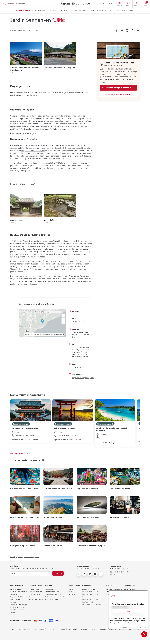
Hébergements (80, 10)
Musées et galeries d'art (88, 517)
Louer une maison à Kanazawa (91, 597)
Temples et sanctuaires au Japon (58, 489)
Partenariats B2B (15, 599)
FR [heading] (103, 4)
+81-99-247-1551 (78, 322)
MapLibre (27, 334)
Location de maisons (88, 589)
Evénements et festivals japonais (92, 546)
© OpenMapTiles (45, 334)
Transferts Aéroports (51, 599)
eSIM (70, 592)
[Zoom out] (63, 319)
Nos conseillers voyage (36, 599)
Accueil (12, 557)
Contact (13, 629)
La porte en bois (16, 221)
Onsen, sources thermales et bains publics (25, 517)
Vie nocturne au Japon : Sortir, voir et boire (25, 489)
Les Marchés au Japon (120, 489)
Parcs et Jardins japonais (31, 557)
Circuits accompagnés (21, 424)
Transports (39, 10)
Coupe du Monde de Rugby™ (33, 150)
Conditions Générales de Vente (45, 629)
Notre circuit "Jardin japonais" (22, 184)
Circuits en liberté (34, 594)
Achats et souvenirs (52, 546)
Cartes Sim (72, 589)
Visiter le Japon (23, 10)
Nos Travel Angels (87, 602)
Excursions (65, 10)
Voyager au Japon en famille (23, 546)
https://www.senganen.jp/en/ (83, 378)
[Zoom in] (63, 315)
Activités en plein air (53, 517)
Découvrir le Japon (129, 589)
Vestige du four (49, 221)
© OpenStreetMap (56, 334)
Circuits (52, 10)
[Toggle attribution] (63, 334)
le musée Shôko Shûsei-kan (51, 241)
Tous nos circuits (34, 589)
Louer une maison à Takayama (91, 599)
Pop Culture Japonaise (87, 489)
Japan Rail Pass (49, 589)
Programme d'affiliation (17, 597)
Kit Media (13, 602)
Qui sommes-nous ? (16, 589)
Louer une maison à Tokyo (90, 592)
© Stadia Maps (35, 334)
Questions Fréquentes (17, 607)
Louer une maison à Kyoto (90, 594)
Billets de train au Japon (52, 592)
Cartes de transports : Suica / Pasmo (56, 597)
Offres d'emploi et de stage (18, 604)
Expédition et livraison (17, 610)
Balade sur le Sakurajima (26, 133)
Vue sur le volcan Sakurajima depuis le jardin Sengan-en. (24, 70)
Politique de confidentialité (69, 629)
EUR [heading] (110, 4)
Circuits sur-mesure (35, 597)
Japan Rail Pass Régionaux (53, 594)
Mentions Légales (25, 629)
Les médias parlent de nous (18, 592)
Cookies (93, 629)
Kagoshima (19, 557)
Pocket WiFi (72, 594)
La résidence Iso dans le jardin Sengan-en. (59, 69)
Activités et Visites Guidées (114, 589)
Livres (131, 10)
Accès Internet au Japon (102, 10)
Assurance (84, 629)
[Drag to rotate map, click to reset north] (63, 322)
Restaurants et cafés (119, 517)
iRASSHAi (13, 612)
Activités (121, 10)
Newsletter (13, 594)
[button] (42, 321)
